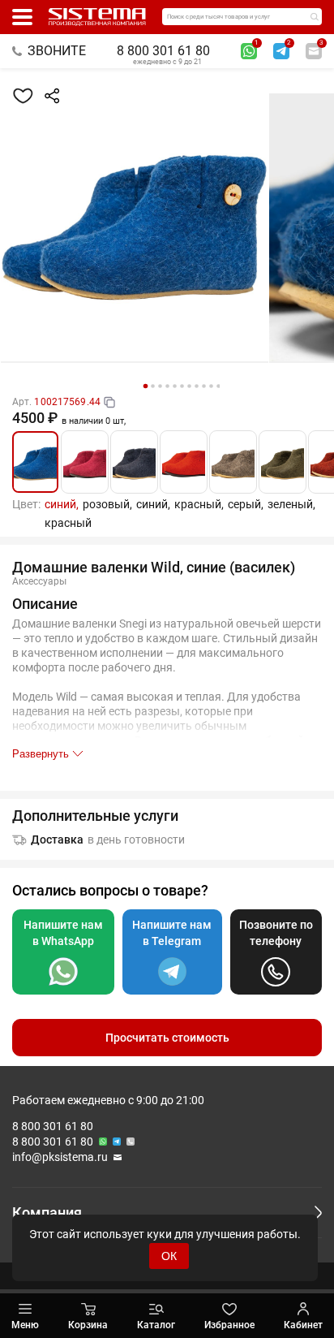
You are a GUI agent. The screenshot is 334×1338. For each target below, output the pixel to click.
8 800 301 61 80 (163, 50)
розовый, (107, 504)
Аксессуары (39, 581)
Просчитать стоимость (167, 1037)
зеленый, (291, 504)
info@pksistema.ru (60, 1156)
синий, (62, 504)
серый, (245, 504)
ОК (169, 1256)
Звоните (57, 50)
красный (68, 522)
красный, (199, 504)
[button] (145, 386)
